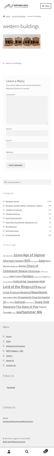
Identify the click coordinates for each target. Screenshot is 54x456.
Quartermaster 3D (13, 235)
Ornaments (25, 297)
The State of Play (27, 307)
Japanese (33, 281)
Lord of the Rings (16, 286)
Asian (42, 260)
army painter (34, 261)
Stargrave (9, 307)
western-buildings (19, 16)
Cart (41, 449)
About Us (10, 360)
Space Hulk (42, 302)
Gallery (9, 355)
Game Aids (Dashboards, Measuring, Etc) (22, 222)
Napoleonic (39, 292)
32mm (18, 255)
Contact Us (11, 365)
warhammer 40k (29, 312)
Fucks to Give (38, 277)
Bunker (22, 266)
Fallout (18, 276)
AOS (27, 260)
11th (4, 256)
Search (27, 452)
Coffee (42, 271)
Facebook (11, 387)
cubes (12, 276)
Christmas (34, 271)
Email (9, 140)
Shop (8, 341)
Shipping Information (15, 346)
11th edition (9, 256)
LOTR (33, 287)
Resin (8, 302)
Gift (6, 282)
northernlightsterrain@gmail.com (18, 421)
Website (9, 152)
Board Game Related (14, 218)
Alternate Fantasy (13, 260)
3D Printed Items (12, 231)
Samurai (19, 302)
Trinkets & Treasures (14, 210)
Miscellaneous (11, 227)
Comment (11, 94)
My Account (9, 452)
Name (9, 129)
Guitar (10, 282)
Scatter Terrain (29, 302)
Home (8, 16)
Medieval (25, 292)
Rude (12, 302)
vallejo (14, 313)
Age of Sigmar (34, 255)
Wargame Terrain (12, 201)
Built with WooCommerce (14, 441)
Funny (45, 276)
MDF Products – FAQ (14, 351)
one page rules (10, 297)
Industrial (19, 281)
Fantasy (28, 276)
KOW (42, 281)
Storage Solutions (13, 214)
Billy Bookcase (12, 266)
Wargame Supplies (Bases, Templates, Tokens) (24, 206)
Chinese (22, 271)
